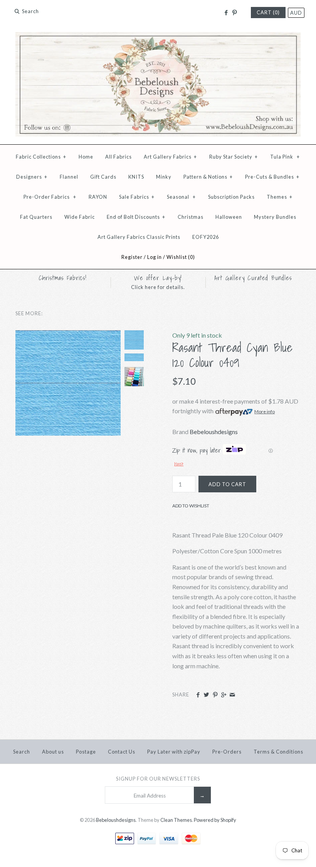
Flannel (69, 177)
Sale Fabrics (137, 197)
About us (53, 752)
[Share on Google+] (223, 694)
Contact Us (121, 752)
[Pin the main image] (215, 694)
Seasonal (181, 197)
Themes (279, 197)
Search (21, 752)
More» (178, 464)
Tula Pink (285, 157)
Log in (154, 257)
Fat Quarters (36, 217)
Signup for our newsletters (158, 779)
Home (86, 157)
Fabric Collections (41, 157)
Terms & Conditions (278, 752)
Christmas (190, 217)
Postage (86, 752)
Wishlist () (180, 257)
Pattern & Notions (208, 177)
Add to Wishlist (190, 506)
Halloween (228, 217)
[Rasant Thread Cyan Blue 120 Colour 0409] (68, 335)
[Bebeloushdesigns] (158, 37)
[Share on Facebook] (198, 694)
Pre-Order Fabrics (50, 197)
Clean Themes (176, 820)
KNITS (136, 177)
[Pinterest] (234, 12)
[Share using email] (232, 694)
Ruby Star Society (233, 157)
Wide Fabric (79, 217)
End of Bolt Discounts (136, 217)
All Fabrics (118, 157)
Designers (31, 177)
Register (132, 257)
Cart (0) (268, 12)
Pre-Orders (227, 752)
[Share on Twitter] (206, 694)
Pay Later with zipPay (173, 752)
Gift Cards (103, 177)
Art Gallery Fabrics (170, 157)
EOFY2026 (205, 237)
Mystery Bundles (275, 217)
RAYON (98, 197)
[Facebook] (225, 12)
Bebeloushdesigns (214, 431)
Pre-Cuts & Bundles (272, 177)
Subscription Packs (231, 197)
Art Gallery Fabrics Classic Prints (138, 237)
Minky (163, 177)
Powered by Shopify (215, 820)
